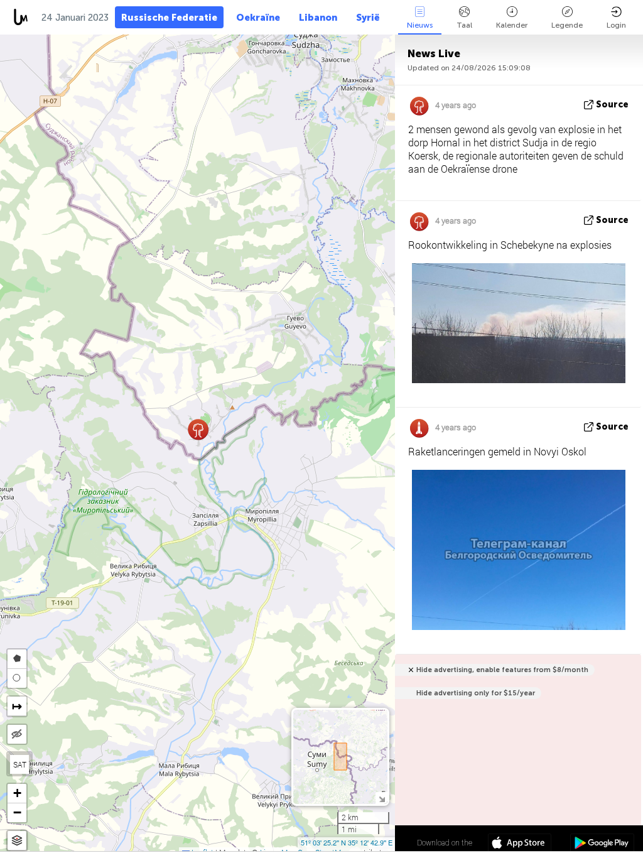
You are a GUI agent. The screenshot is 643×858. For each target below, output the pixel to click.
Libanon (318, 17)
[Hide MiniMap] (381, 798)
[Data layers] (17, 840)
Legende (567, 25)
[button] (198, 429)
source (612, 104)
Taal (464, 25)
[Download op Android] (602, 844)
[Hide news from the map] (17, 734)
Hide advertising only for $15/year (475, 693)
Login (616, 25)
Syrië (368, 17)
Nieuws (420, 25)
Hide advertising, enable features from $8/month (502, 670)
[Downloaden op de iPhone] (519, 844)
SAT (19, 764)
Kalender (511, 25)
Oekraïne (258, 17)
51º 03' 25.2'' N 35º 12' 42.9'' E (346, 842)
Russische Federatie (169, 17)
